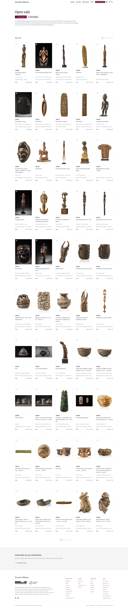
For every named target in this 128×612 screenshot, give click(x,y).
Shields (92, 591)
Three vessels (19, 417)
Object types (93, 578)
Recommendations (70, 598)
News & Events (85, 2)
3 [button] (105, 38)
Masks (91, 583)
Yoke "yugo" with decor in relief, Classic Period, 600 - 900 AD (43, 521)
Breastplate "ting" (20, 121)
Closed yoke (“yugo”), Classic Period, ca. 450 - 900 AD (23, 521)
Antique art (105, 587)
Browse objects (22, 17)
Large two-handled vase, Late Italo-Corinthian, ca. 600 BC (63, 319)
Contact (67, 596)
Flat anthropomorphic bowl (43, 72)
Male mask (18, 268)
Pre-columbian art (107, 596)
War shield (79, 121)
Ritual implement (61, 368)
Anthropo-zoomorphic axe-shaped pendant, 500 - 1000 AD (64, 419)
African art (105, 581)
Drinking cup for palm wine (104, 268)
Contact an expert (100, 2)
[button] (110, 38)
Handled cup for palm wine (84, 268)
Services (67, 585)
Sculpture (78, 72)
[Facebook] (15, 598)
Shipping (68, 587)
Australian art (106, 591)
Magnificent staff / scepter (104, 317)
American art (106, 583)
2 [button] (62, 539)
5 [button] (108, 38)
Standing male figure (102, 121)
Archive (79, 587)
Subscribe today (21, 563)
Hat (16, 368)
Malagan (92, 585)
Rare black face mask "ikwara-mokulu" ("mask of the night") (23, 170)
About (92, 2)
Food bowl (38, 121)
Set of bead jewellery (41, 368)
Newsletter (68, 593)
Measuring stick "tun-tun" (84, 219)
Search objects (34, 17)
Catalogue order (81, 585)
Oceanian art (106, 593)
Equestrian (38, 168)
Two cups (58, 468)
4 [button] (65, 539)
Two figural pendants (82, 417)
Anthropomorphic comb (63, 168)
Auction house (69, 578)
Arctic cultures (106, 585)
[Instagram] (18, 598)
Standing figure (19, 219)
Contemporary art (107, 598)
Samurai (92, 589)
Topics (104, 578)
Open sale (78, 2)
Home (87, 605)
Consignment (69, 589)
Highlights (68, 581)
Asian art (105, 589)
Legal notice (92, 605)
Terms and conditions (108, 605)
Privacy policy (99, 605)
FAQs (79, 583)
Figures (92, 581)
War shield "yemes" (61, 121)
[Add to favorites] (16, 44)
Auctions (72, 2)
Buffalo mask (59, 268)
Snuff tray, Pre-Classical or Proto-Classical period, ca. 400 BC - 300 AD (104, 470)
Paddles (92, 587)
